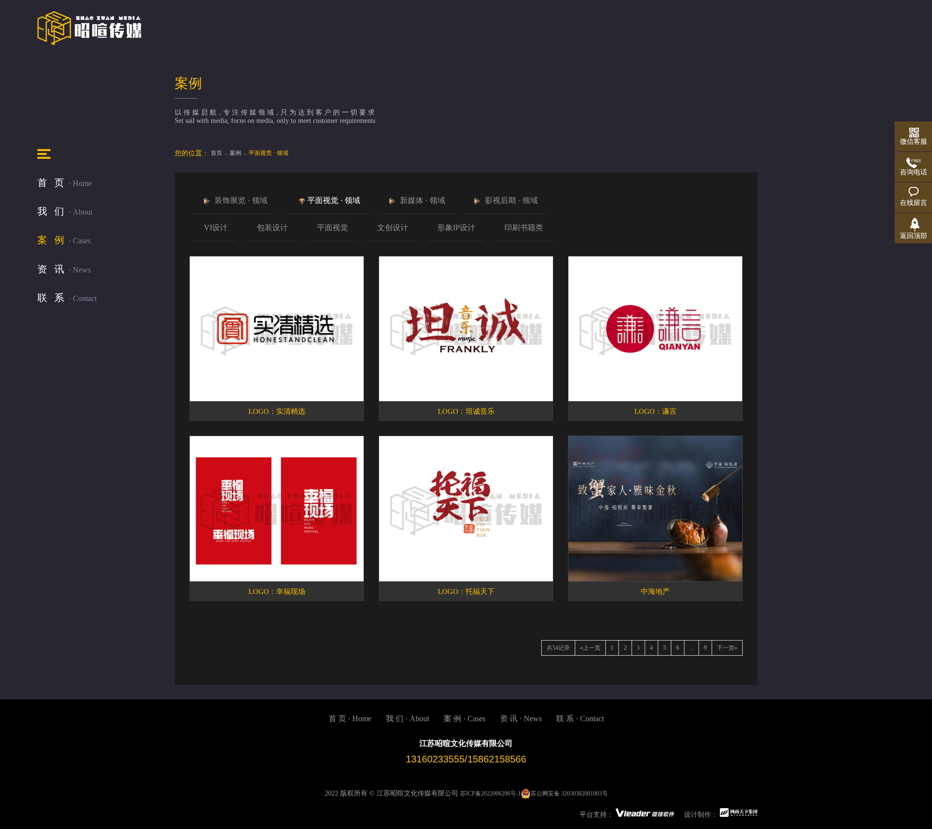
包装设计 (272, 227)
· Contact (67, 297)
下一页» (727, 647)
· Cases (64, 240)
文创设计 (392, 227)
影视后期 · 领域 (511, 200)
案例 (235, 153)
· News (64, 269)
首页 (216, 153)
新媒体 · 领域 (422, 200)
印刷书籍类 (523, 227)
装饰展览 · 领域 (241, 200)
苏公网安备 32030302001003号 (569, 793)
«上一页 (590, 647)
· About (64, 211)
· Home (64, 182)
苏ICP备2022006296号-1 (490, 793)
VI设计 (216, 227)
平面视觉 (332, 227)
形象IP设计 (456, 227)
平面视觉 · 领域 (333, 200)
